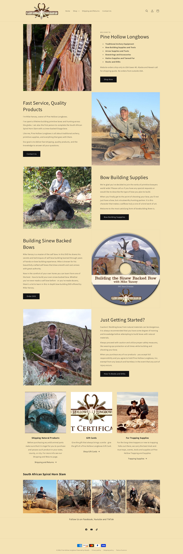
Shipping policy (108, 550)
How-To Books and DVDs (114, 374)
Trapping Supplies (136, 458)
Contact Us (32, 154)
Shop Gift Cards (90, 451)
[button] (76, 11)
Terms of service (121, 550)
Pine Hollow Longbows (68, 550)
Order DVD (31, 296)
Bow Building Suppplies (114, 217)
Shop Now (108, 79)
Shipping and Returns (44, 462)
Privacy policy (96, 550)
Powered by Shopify (83, 550)
